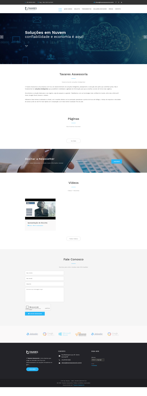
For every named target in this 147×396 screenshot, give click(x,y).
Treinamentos (86, 9)
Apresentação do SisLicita (37, 223)
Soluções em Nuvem (100, 9)
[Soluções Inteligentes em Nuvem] (34, 9)
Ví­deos (111, 9)
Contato (118, 9)
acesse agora (115, 43)
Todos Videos (73, 239)
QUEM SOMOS (68, 9)
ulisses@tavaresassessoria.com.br (104, 2)
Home (60, 9)
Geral (30, 225)
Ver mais (73, 141)
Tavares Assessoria (78, 385)
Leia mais (32, 369)
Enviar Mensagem (36, 313)
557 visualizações (38, 225)
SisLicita (77, 9)
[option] (73, 38)
